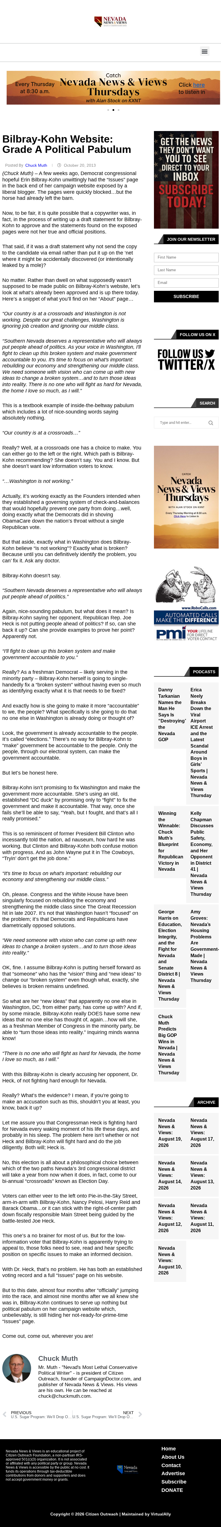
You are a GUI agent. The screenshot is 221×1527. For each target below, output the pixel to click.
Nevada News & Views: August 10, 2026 (170, 1260)
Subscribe (173, 1482)
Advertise (173, 1473)
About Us (172, 1457)
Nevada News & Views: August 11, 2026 (202, 1218)
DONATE (172, 1490)
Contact (171, 1465)
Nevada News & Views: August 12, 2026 (170, 1218)
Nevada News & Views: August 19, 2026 (170, 1132)
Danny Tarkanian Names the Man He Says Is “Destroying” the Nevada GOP (172, 714)
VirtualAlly (161, 1514)
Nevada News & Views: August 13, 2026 (202, 1175)
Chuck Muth (36, 165)
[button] (204, 51)
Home (168, 1449)
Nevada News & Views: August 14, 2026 (170, 1175)
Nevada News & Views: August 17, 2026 (202, 1132)
